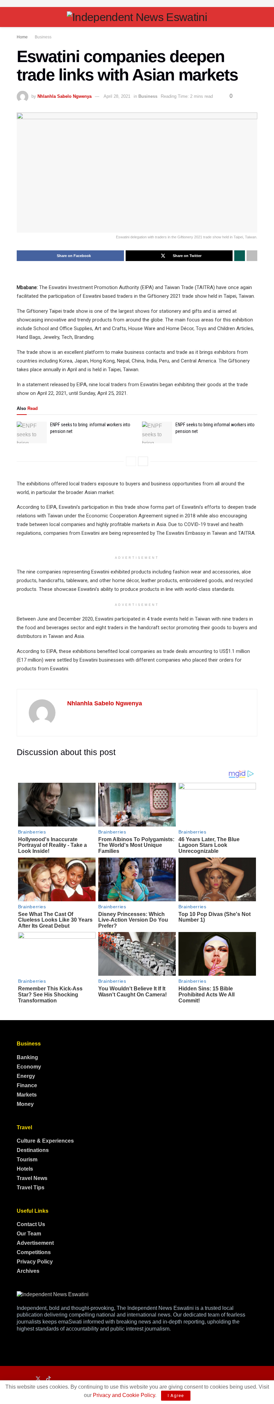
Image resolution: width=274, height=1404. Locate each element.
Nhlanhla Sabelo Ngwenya (64, 96)
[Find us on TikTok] (48, 1379)
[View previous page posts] (131, 461)
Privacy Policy (35, 1261)
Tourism (27, 1159)
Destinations (33, 1150)
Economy (29, 1067)
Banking (27, 1057)
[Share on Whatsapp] (239, 255)
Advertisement (35, 1243)
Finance (27, 1085)
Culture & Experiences (45, 1141)
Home (22, 37)
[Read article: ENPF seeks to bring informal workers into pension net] (32, 432)
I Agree (176, 1395)
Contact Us (31, 1224)
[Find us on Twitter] (38, 1379)
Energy (26, 1076)
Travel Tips (30, 1187)
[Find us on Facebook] (19, 1379)
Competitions (34, 1252)
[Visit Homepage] (137, 17)
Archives (28, 1271)
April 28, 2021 (117, 96)
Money (25, 1104)
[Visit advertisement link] (137, 3)
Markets (27, 1095)
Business (43, 37)
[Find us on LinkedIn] (28, 1379)
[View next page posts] (143, 461)
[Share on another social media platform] (252, 255)
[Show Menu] (19, 17)
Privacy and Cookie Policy (124, 1395)
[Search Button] (254, 17)
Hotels (25, 1169)
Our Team (29, 1233)
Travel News (32, 1178)
